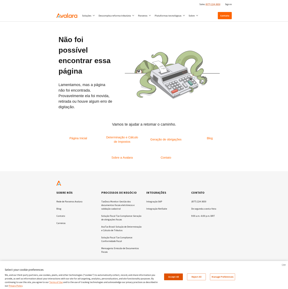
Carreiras (61, 223)
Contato (166, 157)
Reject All (196, 276)
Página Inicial (78, 138)
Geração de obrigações (166, 139)
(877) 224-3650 (212, 4)
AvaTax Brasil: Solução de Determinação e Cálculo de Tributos (121, 228)
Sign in (228, 4)
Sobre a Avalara (122, 157)
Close (284, 265)
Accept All (173, 276)
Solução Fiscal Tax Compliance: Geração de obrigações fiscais (121, 217)
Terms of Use (56, 282)
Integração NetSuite (156, 208)
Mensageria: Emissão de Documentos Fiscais (120, 250)
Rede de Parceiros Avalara (69, 201)
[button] (88, 15)
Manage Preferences (222, 276)
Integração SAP (154, 201)
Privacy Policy (15, 285)
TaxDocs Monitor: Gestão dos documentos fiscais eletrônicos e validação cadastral (118, 205)
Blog (210, 138)
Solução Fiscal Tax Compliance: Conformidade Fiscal (117, 239)
